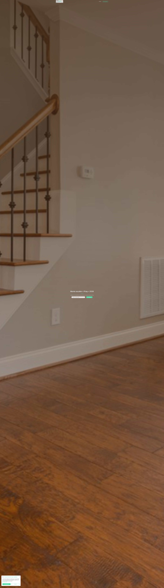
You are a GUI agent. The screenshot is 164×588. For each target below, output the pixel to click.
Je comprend (6, 584)
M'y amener (89, 297)
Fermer (15, 584)
